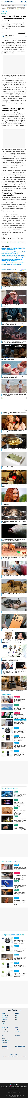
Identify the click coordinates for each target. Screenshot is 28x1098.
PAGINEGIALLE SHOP (19, 1086)
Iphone (4, 238)
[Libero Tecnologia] (14, 1054)
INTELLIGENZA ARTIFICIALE (20, 720)
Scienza (3, 1021)
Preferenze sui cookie (12, 1092)
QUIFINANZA (23, 1087)
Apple (16, 1017)
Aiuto (19, 1092)
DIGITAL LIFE (17, 697)
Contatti (23, 1056)
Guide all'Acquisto (19, 1031)
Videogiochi (4, 1042)
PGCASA (25, 1086)
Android (16, 1015)
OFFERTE (16, 727)
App (16, 1019)
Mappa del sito (12, 1056)
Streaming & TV (5, 1040)
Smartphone (12, 238)
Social (3, 1038)
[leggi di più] (26, 36)
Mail (22, 4)
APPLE (6, 11)
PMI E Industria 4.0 (20, 1046)
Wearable (4, 1029)
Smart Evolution (5, 1031)
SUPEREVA (17, 1089)
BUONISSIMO (11, 1089)
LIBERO (2, 1086)
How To (16, 1029)
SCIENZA (16, 704)
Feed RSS (4, 1056)
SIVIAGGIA (19, 1087)
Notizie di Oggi (5, 1015)
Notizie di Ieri (5, 1017)
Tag (18, 1056)
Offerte (3, 1023)
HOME (2, 11)
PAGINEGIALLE (11, 1086)
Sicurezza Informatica (5, 1047)
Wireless (20, 238)
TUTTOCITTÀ (11, 1087)
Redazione (17, 1035)
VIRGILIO (6, 1086)
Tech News (4, 1019)
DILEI (15, 1087)
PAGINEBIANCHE (5, 1087)
